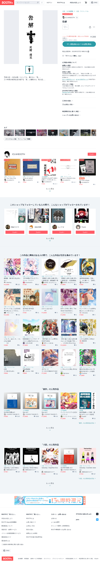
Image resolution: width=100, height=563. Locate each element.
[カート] (77, 17)
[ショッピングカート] (85, 2)
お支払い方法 (68, 104)
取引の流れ (67, 101)
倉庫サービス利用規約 (36, 558)
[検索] (38, 2)
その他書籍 (45, 176)
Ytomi (83, 227)
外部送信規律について (71, 558)
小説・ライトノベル (82, 11)
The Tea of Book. (84, 180)
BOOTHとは (61, 2)
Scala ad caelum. (28, 178)
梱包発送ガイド (6, 537)
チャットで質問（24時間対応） (61, 526)
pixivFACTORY (66, 92)
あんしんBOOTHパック (68, 79)
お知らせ (54, 518)
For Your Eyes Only (10, 178)
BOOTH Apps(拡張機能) (9, 522)
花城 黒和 (38, 227)
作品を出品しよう (75, 2)
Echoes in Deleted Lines (67, 178)
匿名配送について (7, 526)
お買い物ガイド (31, 522)
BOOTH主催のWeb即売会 (34, 537)
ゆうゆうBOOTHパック (82, 79)
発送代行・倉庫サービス (9, 529)
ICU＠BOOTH (18, 154)
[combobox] (27, 2)
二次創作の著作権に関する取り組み (12, 544)
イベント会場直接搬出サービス (11, 533)
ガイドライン (47, 558)
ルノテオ (61, 227)
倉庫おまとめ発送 (31, 533)
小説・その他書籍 (67, 11)
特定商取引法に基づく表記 (70, 111)
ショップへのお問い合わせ (70, 115)
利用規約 (26, 558)
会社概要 (20, 558)
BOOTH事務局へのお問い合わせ (61, 529)
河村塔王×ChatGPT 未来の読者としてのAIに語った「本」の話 (49, 179)
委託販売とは (6, 540)
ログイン (49, 2)
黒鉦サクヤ (15, 227)
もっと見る (50, 238)
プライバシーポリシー (58, 558)
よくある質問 (55, 522)
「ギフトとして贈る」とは (72, 56)
